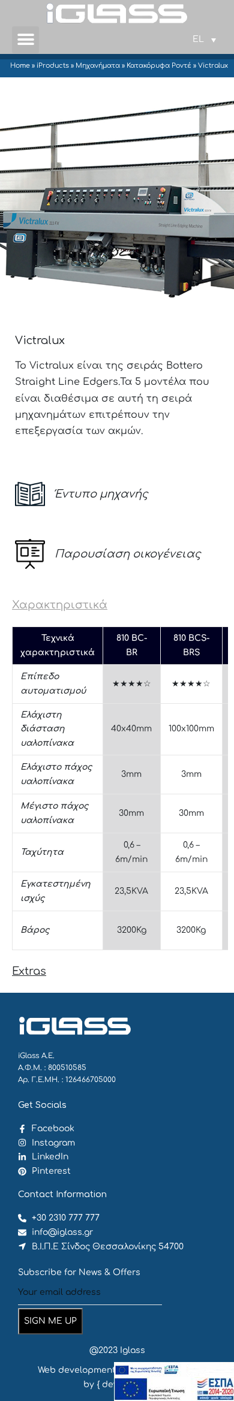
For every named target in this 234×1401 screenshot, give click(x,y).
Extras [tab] (29, 971)
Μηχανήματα (98, 66)
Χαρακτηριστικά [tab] (59, 605)
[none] (204, 39)
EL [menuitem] (198, 39)
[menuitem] (204, 39)
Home (20, 66)
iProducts (53, 66)
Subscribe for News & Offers (79, 1272)
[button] (25, 39)
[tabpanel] (117, 788)
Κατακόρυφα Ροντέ (159, 66)
